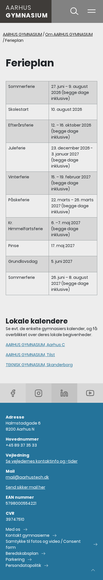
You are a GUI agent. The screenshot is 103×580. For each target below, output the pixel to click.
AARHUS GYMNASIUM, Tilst (30, 355)
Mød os (13, 529)
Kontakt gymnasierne (27, 535)
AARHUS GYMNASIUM (22, 34)
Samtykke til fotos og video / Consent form (43, 544)
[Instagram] (39, 393)
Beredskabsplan (22, 553)
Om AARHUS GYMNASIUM (69, 34)
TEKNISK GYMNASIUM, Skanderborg (39, 365)
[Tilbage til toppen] (93, 570)
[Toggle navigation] (91, 11)
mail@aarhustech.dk (27, 477)
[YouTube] (90, 393)
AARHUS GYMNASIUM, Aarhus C (35, 345)
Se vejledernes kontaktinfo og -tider (42, 461)
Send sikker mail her (25, 487)
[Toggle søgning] (74, 11)
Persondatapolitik (23, 565)
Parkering (15, 559)
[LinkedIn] (64, 393)
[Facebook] (13, 393)
